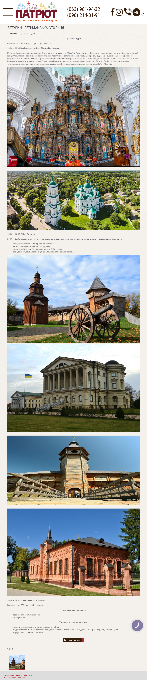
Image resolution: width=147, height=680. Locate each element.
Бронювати (72, 640)
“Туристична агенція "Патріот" (16, 675)
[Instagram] (119, 12)
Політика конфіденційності (15, 677)
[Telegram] (136, 12)
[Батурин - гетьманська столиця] (19, 668)
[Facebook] (112, 12)
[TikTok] (143, 12)
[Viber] (127, 12)
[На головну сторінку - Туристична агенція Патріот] (36, 21)
